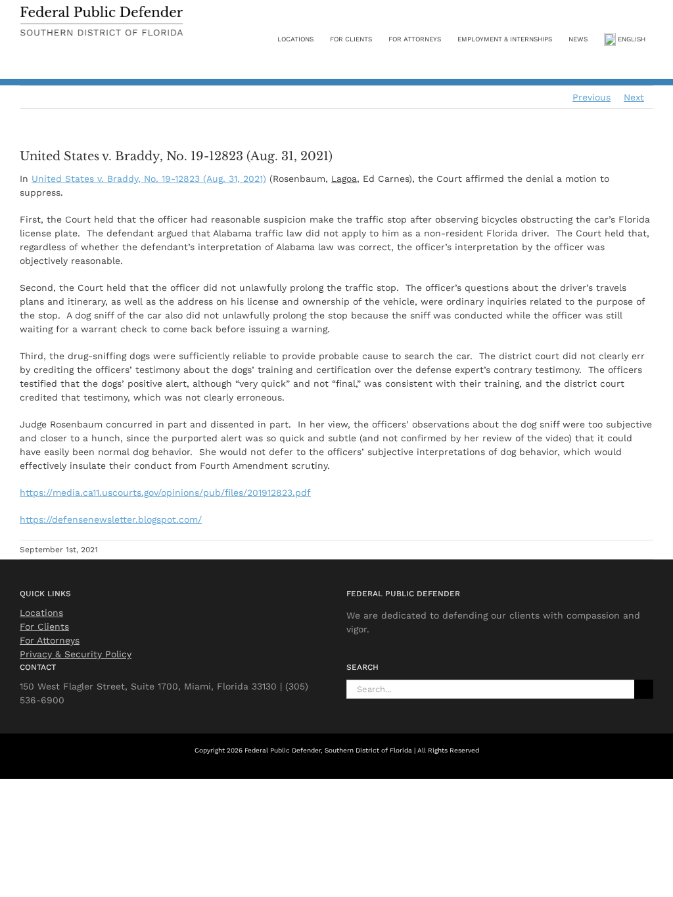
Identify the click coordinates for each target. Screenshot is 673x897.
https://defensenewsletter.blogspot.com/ (111, 519)
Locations (41, 612)
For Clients (44, 626)
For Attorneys (50, 640)
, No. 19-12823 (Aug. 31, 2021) (149, 178)
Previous (591, 97)
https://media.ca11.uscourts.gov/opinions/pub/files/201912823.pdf (165, 492)
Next (634, 97)
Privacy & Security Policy (75, 654)
